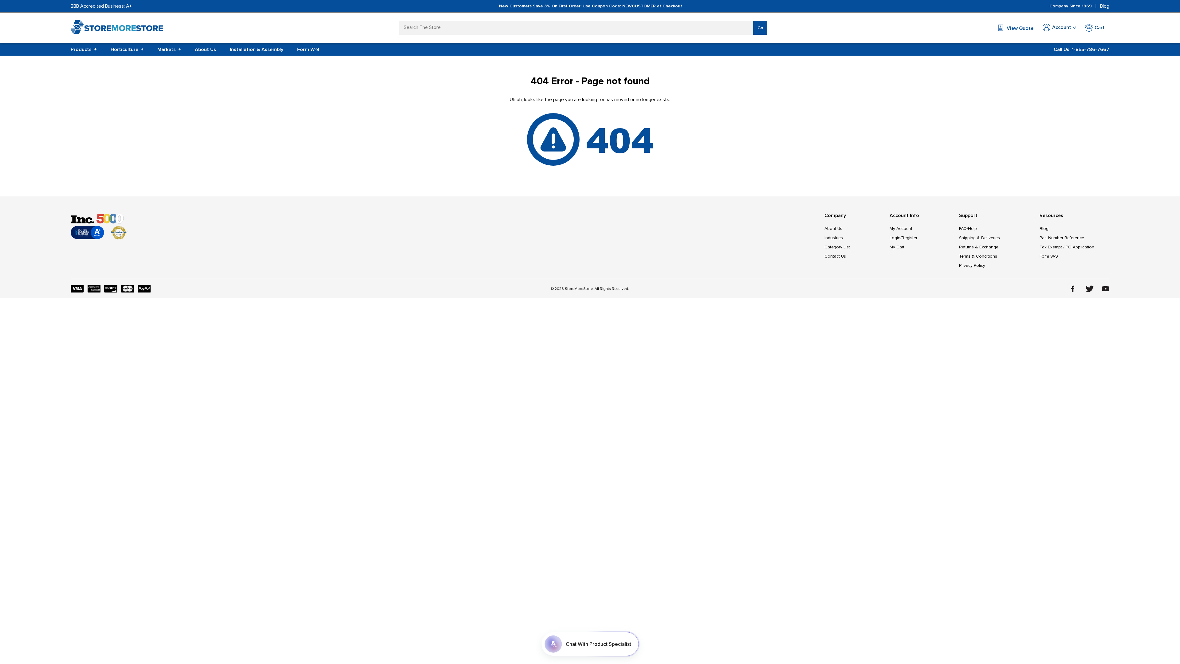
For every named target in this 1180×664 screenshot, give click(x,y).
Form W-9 (308, 49)
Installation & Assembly (256, 49)
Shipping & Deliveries (979, 237)
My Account (901, 228)
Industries (833, 237)
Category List (837, 247)
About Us (205, 49)
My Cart (897, 247)
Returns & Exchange (978, 247)
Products (84, 49)
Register (909, 237)
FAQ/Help (968, 228)
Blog (1104, 6)
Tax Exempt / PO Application (1067, 247)
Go (760, 27)
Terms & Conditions (978, 256)
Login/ (896, 237)
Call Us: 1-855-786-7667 (1081, 49)
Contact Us (835, 256)
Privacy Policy (972, 265)
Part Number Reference (1062, 237)
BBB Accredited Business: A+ (101, 6)
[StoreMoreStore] (117, 28)
